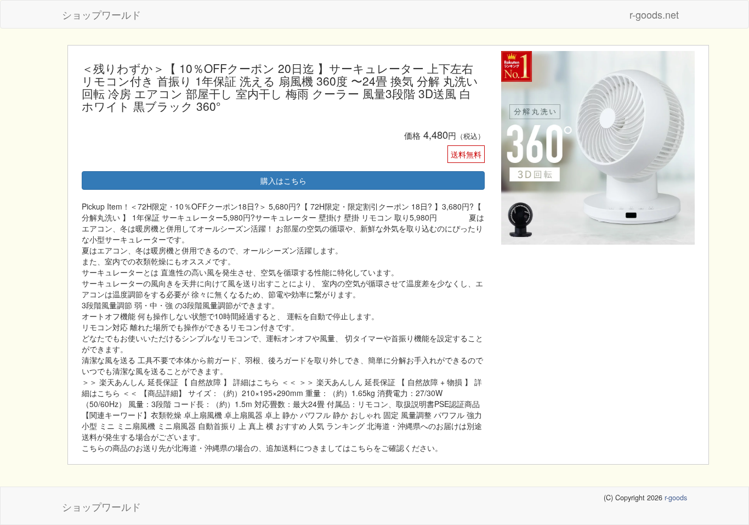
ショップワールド (101, 14)
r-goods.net (654, 14)
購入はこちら (283, 180)
